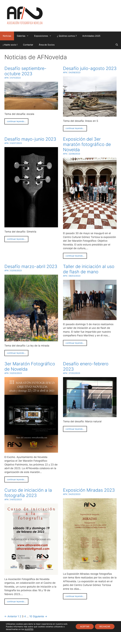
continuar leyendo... (16, 121)
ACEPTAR (84, 626)
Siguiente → (40, 616)
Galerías (21, 35)
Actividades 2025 (91, 35)
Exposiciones (41, 35)
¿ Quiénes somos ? (67, 35)
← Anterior (10, 616)
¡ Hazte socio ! (10, 44)
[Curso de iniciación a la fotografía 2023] (31, 572)
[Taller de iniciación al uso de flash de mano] (90, 317)
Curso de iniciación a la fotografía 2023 (28, 492)
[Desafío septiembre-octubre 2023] (31, 107)
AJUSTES (29, 629)
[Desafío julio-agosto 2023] (90, 114)
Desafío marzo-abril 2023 (30, 266)
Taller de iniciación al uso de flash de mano (88, 269)
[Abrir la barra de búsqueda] (117, 44)
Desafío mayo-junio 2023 (30, 139)
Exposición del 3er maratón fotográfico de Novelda (87, 144)
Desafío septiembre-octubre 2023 (25, 71)
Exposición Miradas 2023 (89, 490)
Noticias (7, 35)
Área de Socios (47, 44)
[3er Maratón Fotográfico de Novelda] (31, 450)
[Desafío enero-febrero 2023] (90, 415)
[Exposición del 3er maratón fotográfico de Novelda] (90, 227)
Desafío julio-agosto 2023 (90, 68)
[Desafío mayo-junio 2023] (31, 225)
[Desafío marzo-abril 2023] (31, 339)
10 (30, 616)
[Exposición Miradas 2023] (90, 567)
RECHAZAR (104, 626)
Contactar (28, 44)
